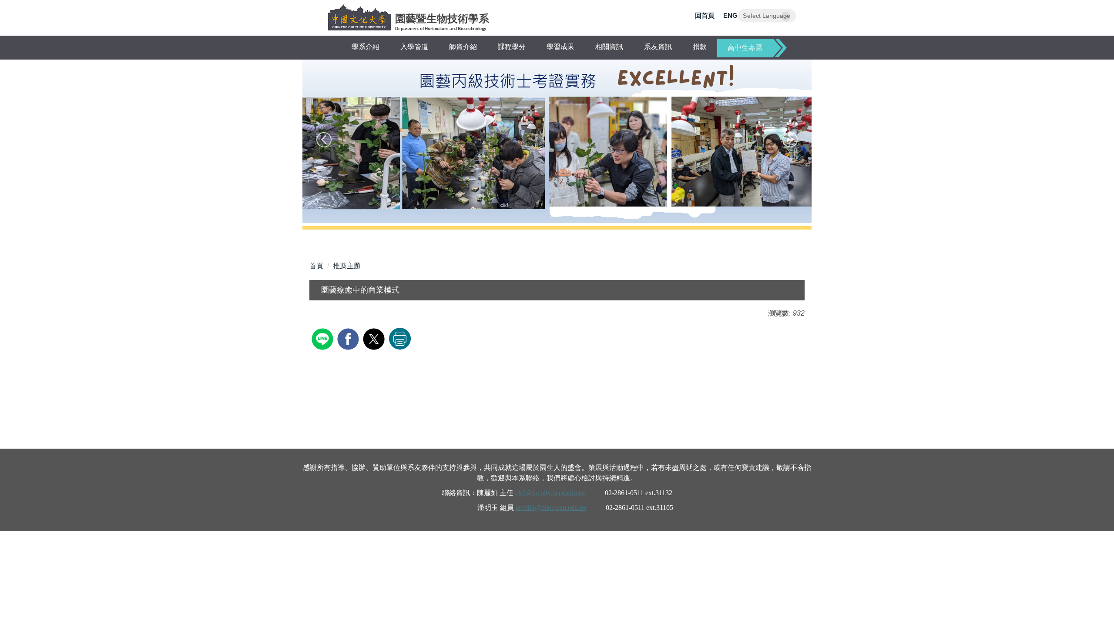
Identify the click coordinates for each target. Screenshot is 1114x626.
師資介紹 (463, 46)
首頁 (316, 266)
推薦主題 (347, 266)
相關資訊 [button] (609, 46)
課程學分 (512, 46)
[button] (324, 139)
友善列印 (400, 339)
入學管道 (414, 46)
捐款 (700, 46)
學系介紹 (365, 46)
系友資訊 (658, 46)
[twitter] (375, 338)
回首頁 (705, 15)
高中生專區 (745, 47)
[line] (324, 338)
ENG (730, 15)
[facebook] (349, 338)
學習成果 (560, 46)
